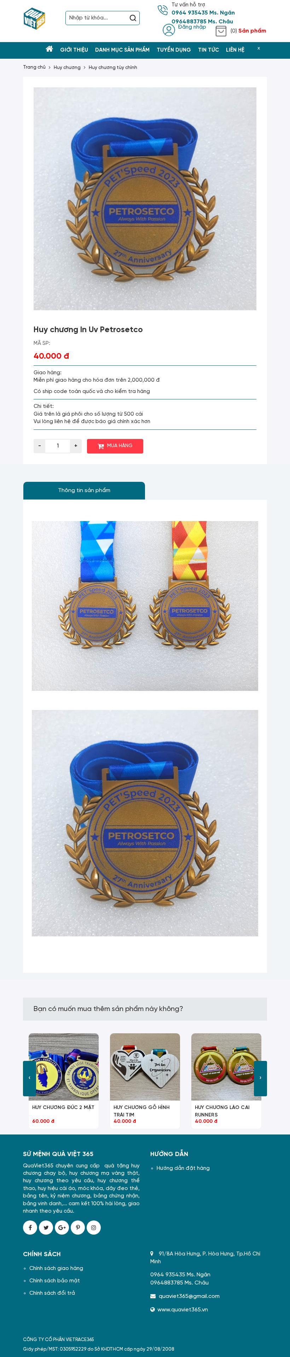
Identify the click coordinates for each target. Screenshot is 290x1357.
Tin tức (208, 50)
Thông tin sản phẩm (84, 490)
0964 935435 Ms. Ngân (203, 13)
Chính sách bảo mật (54, 1281)
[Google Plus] (62, 1227)
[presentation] (29, 1078)
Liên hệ (235, 50)
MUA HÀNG (120, 446)
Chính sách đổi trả (52, 1293)
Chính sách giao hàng (56, 1268)
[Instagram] (94, 1227)
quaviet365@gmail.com (189, 1296)
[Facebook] (30, 1227)
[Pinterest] (78, 1227)
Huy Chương (67, 67)
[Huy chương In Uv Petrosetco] (145, 198)
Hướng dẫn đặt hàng (183, 1168)
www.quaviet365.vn (182, 1310)
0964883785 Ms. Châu (202, 22)
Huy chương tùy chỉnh (113, 67)
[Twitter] (46, 1227)
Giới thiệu (74, 50)
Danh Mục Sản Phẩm (122, 50)
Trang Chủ (34, 67)
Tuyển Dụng (174, 50)
